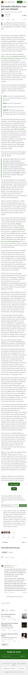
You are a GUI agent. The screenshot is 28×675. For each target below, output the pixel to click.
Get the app (21, 668)
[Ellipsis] (26, 565)
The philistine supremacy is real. (9, 637)
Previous (6, 542)
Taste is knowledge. (6, 616)
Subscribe (19, 2)
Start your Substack (10, 668)
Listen (24, 15)
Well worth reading (19, 129)
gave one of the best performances (10, 241)
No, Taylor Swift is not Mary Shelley (9, 634)
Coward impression (19, 230)
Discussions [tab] (12, 610)
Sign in (25, 2)
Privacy (14, 663)
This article (13, 192)
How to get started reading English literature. (9, 624)
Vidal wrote (10, 323)
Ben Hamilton (7, 565)
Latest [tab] (6, 610)
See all (4, 644)
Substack (7, 672)
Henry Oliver (7, 14)
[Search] (25, 610)
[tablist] (7, 552)
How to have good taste (8, 614)
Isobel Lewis (4, 428)
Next (23, 542)
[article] (14, 617)
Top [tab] (3, 610)
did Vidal (3, 454)
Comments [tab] (4, 552)
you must (3, 89)
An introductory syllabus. (7, 627)
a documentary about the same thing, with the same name (13, 57)
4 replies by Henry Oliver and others (14, 596)
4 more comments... (5, 603)
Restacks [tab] (11, 552)
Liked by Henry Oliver (10, 567)
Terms (18, 663)
